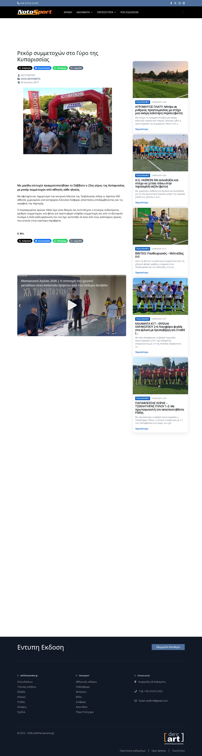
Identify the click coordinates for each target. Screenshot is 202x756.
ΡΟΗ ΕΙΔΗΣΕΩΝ (129, 12)
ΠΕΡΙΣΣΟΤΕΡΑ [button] (105, 12)
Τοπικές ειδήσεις (26, 686)
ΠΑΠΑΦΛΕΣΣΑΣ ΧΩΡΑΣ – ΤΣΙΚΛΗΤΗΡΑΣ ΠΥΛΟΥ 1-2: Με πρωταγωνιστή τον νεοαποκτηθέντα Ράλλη (159, 408)
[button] (183, 12)
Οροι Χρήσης (159, 750)
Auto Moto (81, 707)
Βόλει (79, 696)
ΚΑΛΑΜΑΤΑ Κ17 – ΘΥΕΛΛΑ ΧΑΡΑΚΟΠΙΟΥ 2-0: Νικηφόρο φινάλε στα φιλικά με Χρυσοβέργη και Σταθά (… (160, 328)
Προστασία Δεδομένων (133, 750)
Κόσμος (21, 696)
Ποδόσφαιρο (83, 686)
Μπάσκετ (81, 691)
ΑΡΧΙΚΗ (68, 12)
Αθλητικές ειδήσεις (86, 681)
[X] (175, 3)
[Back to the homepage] (34, 12)
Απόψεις (22, 707)
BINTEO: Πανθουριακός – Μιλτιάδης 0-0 (159, 255)
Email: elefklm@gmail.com (153, 700)
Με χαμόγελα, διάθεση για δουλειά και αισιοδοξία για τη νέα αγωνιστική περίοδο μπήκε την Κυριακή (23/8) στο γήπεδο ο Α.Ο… (160, 194)
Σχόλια (21, 712)
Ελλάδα (21, 691)
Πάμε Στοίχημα (85, 712)
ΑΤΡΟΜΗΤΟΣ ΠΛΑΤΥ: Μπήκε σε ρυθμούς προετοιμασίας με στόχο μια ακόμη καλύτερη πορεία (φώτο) (158, 110)
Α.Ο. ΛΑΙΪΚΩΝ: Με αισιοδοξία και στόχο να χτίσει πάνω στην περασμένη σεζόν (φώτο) (156, 183)
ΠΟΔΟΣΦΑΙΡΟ (142, 102)
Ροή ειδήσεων (25, 681)
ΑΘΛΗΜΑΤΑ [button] (83, 12)
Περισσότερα (141, 129)
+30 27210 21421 (29, 3)
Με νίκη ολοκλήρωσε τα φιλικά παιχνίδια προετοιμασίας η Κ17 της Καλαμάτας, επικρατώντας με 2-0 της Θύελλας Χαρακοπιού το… (158, 342)
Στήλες (21, 702)
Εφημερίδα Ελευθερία (168, 647)
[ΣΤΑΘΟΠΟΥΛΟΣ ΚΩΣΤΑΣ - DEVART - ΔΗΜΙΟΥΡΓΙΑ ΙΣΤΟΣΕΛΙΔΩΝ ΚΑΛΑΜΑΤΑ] (174, 738)
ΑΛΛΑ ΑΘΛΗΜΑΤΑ (30, 78)
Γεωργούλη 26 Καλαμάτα (151, 681)
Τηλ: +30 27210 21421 (150, 691)
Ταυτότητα (178, 750)
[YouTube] (184, 3)
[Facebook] (171, 3)
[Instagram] (180, 3)
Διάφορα (81, 702)
